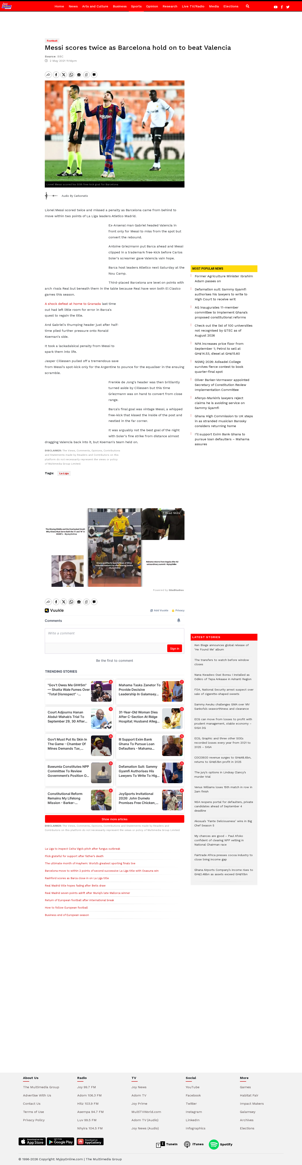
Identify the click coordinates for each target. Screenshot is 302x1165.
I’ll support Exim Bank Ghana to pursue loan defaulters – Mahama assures (222, 439)
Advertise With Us (37, 1095)
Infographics (195, 1128)
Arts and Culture (95, 6)
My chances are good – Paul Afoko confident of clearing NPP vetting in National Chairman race (219, 842)
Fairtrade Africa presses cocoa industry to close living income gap (223, 859)
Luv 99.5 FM (87, 1120)
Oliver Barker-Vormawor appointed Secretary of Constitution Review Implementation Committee (222, 385)
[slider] (96, 582)
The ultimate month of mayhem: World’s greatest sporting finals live (90, 863)
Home (59, 6)
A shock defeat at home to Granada (73, 304)
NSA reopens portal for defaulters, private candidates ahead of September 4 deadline (223, 808)
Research (170, 6)
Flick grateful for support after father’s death (74, 856)
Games (245, 1087)
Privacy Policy (34, 1120)
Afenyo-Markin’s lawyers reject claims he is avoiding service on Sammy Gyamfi (220, 403)
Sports (136, 6)
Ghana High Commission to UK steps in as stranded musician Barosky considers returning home (224, 421)
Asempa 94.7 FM (90, 1112)
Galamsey (247, 1112)
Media (214, 6)
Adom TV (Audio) (144, 1120)
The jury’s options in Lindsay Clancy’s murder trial (220, 777)
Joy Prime (139, 1104)
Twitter (191, 1104)
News (73, 6)
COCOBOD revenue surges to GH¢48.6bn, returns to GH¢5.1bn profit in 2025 (222, 762)
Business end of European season (67, 915)
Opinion (152, 6)
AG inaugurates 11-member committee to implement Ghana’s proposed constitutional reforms (221, 312)
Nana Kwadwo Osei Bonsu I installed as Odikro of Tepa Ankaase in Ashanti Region (222, 679)
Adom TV (138, 1095)
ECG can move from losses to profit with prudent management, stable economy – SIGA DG (223, 726)
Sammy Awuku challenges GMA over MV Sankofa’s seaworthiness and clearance (222, 709)
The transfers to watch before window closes (221, 664)
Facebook (193, 1095)
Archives (247, 1120)
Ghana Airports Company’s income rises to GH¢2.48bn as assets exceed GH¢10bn (223, 874)
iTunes (197, 1144)
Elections (230, 6)
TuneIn (171, 1144)
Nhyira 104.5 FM (90, 1128)
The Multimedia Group (41, 1087)
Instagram (194, 1112)
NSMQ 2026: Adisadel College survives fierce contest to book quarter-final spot (219, 367)
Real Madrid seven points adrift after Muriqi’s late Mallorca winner (87, 893)
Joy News (138, 1087)
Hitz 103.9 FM (88, 1104)
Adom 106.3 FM (89, 1095)
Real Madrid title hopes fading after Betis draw (75, 885)
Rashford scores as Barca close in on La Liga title (77, 878)
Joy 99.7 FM (86, 1087)
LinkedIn (192, 1120)
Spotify (225, 1144)
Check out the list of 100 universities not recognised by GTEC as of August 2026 (223, 330)
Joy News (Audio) (145, 1128)
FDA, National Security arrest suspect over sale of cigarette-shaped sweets (224, 694)
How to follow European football (66, 907)
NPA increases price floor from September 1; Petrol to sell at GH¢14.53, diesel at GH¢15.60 (219, 348)
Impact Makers (252, 1104)
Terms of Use (33, 1112)
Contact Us (31, 1104)
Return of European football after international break (79, 900)
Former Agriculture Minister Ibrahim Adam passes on (224, 278)
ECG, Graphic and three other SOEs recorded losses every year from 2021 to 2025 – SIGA (222, 745)
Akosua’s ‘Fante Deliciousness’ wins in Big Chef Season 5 (223, 825)
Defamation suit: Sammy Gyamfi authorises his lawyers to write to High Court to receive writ (221, 294)
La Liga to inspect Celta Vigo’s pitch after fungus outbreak (82, 848)
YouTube (192, 1087)
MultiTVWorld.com (146, 1112)
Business (120, 6)
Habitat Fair (249, 1095)
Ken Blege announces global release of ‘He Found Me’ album (221, 649)
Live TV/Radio (193, 6)
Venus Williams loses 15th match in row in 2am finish (223, 791)
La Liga (64, 473)
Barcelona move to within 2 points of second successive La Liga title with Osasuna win (102, 870)
